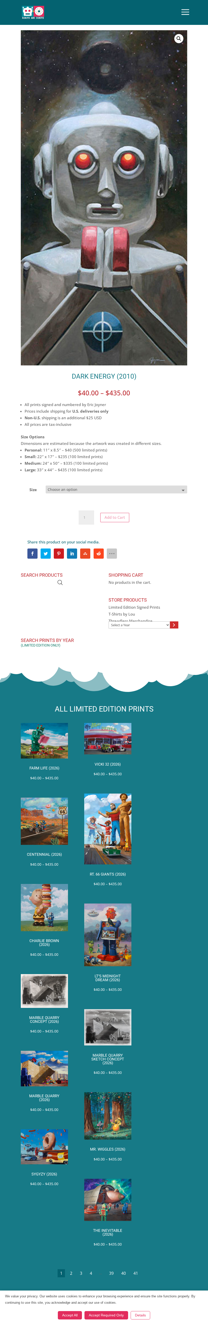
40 (123, 1273)
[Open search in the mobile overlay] (60, 582)
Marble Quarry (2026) (44, 1098)
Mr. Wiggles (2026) (107, 1149)
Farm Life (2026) (44, 768)
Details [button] (140, 1315)
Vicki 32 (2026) (108, 764)
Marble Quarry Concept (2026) (44, 1020)
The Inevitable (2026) (107, 1232)
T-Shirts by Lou (122, 614)
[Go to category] (174, 624)
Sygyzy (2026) (44, 1174)
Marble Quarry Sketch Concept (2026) (107, 1059)
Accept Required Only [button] (106, 1315)
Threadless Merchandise (130, 620)
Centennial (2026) (44, 855)
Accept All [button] (70, 1315)
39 (111, 1273)
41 (135, 1273)
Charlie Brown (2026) (44, 943)
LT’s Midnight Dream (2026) (108, 978)
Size (33, 489)
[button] (178, 38)
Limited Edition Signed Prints (134, 607)
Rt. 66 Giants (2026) (108, 874)
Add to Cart (115, 517)
